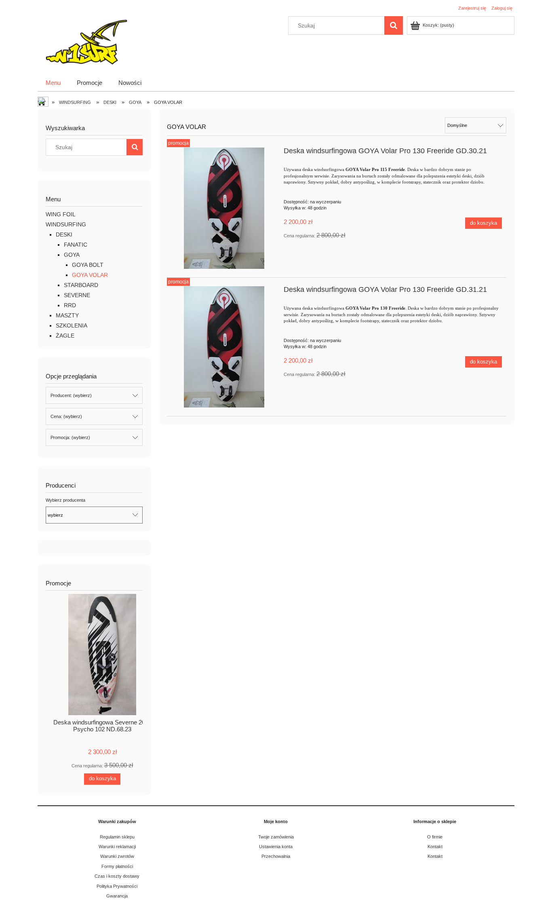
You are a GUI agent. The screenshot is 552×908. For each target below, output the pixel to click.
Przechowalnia (275, 856)
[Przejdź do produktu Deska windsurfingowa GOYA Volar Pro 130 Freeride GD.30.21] (224, 208)
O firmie (434, 836)
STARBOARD (81, 285)
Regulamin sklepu (117, 836)
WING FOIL (61, 214)
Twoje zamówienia (276, 836)
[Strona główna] (86, 41)
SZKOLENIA (71, 325)
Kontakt (435, 846)
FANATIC (75, 244)
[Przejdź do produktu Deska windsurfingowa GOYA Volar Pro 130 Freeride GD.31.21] (224, 347)
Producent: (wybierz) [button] (71, 395)
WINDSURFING (66, 224)
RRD (70, 305)
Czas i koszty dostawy (117, 876)
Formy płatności (117, 866)
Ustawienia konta (276, 846)
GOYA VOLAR (90, 275)
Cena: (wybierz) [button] (66, 416)
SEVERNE (77, 295)
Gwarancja (117, 895)
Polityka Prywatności (117, 886)
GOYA (72, 254)
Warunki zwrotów (117, 856)
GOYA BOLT (87, 265)
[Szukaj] (393, 25)
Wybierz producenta (65, 500)
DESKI (64, 234)
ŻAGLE (65, 335)
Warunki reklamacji (117, 846)
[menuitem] (53, 82)
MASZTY (67, 315)
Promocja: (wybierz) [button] (70, 437)
